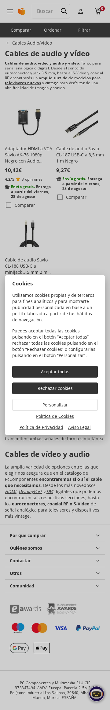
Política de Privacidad (41, 427)
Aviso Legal (79, 427)
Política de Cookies (55, 416)
